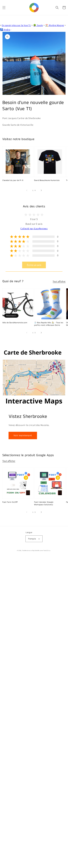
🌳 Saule (38, 25)
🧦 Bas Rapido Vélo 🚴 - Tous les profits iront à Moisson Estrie (48, 324)
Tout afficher (59, 281)
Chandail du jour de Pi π (12, 180)
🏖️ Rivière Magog (54, 25)
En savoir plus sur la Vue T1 (16, 25)
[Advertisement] (34, 705)
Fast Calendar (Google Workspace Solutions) (43, 503)
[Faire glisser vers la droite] (41, 190)
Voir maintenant (23, 435)
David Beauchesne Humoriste (47, 180)
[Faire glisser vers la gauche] (26, 190)
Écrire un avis (34, 265)
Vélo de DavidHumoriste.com (14, 322)
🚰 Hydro (5, 29)
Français (32, 538)
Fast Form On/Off (10, 502)
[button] (3, 7)
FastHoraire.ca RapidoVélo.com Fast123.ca (36, 550)
